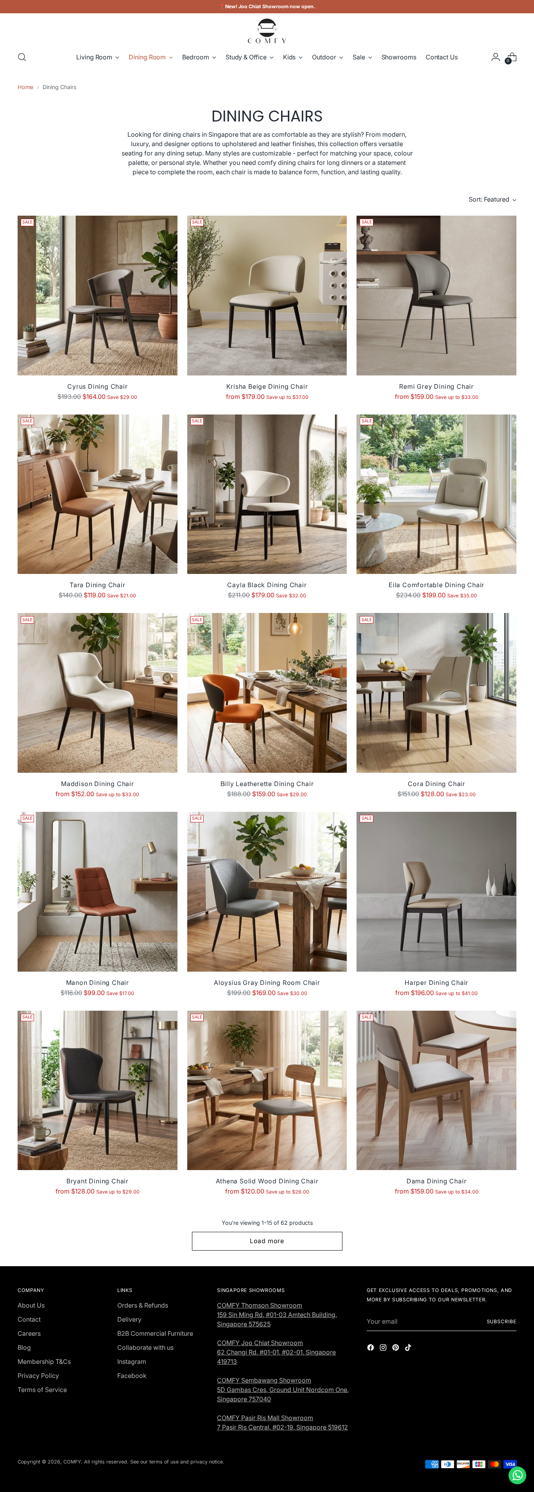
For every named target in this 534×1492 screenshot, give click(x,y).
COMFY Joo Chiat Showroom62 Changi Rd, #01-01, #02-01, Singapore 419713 (276, 1352)
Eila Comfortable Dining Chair (436, 585)
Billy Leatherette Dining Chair (267, 784)
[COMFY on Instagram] (384, 1349)
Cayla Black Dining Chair (266, 585)
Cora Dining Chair (436, 784)
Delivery (129, 1319)
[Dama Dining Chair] (436, 1090)
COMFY (72, 1462)
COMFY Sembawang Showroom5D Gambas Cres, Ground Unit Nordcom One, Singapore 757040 (283, 1389)
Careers (29, 1333)
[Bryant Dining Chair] (97, 1090)
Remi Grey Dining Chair (436, 386)
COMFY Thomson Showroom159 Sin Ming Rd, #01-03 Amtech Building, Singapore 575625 (277, 1314)
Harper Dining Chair (436, 982)
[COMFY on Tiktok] (409, 1349)
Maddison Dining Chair (97, 784)
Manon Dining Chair (97, 982)
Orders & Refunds (142, 1305)
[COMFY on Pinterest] (396, 1349)
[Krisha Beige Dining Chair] (267, 295)
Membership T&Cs (44, 1361)
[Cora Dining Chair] (436, 693)
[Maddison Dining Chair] (97, 693)
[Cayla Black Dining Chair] (267, 494)
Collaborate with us (145, 1347)
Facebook (132, 1375)
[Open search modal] (22, 57)
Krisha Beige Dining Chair (267, 386)
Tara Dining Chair (97, 585)
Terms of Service (42, 1390)
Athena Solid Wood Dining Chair (267, 1181)
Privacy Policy (38, 1375)
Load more (267, 1241)
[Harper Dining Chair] (436, 892)
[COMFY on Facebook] (371, 1349)
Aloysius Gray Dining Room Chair (267, 982)
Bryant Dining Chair (97, 1181)
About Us (31, 1305)
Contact (29, 1319)
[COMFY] (267, 31)
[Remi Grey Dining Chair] (436, 295)
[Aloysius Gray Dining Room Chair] (267, 892)
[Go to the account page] (496, 57)
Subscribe (501, 1321)
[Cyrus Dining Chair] (97, 295)
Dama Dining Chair (437, 1181)
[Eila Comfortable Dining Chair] (436, 494)
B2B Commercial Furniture (155, 1333)
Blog (24, 1347)
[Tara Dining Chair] (97, 494)
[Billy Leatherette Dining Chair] (267, 693)
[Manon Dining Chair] (97, 892)
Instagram (131, 1361)
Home (25, 87)
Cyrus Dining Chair (97, 386)
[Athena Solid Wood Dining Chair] (267, 1090)
